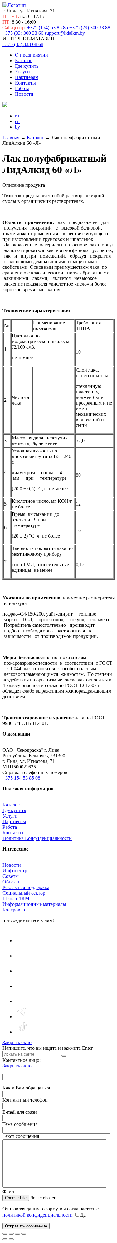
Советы (10, 876)
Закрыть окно (17, 1042)
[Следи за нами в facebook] (22, 971)
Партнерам (26, 77)
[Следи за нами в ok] (22, 986)
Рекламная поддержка (25, 887)
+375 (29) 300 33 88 (89, 27)
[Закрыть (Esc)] (23, 1234)
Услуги (22, 71)
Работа (22, 88)
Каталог (23, 60)
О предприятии (31, 54)
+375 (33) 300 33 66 (22, 33)
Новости (24, 94)
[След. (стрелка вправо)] (11, 1239)
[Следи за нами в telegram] (22, 1016)
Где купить (26, 66)
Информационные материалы (34, 904)
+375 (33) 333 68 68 (22, 44)
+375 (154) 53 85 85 (35, 27)
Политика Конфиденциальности (37, 838)
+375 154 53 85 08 (21, 778)
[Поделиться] (17, 1234)
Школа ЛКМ (15, 898)
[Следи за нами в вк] (22, 940)
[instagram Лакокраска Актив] (22, 1001)
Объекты (12, 881)
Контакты (25, 82)
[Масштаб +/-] (4, 1234)
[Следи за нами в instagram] (22, 955)
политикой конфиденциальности (37, 1215)
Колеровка (13, 909)
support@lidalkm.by (65, 33)
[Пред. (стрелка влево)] (4, 1239)
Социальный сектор (23, 893)
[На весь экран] (11, 1234)
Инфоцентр (14, 870)
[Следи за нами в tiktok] (22, 1031)
